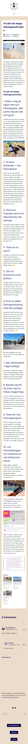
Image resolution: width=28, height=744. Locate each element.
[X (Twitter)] (12, 707)
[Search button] (24, 713)
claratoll (10, 643)
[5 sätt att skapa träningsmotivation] (7, 579)
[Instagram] (15, 707)
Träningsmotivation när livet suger (7, 597)
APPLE (16, 501)
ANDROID (8, 501)
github (14, 739)
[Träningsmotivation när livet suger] (7, 592)
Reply (24, 629)
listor (8, 36)
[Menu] (14, 13)
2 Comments (15, 36)
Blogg (5, 36)
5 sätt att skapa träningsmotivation (7, 584)
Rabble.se (16, 62)
